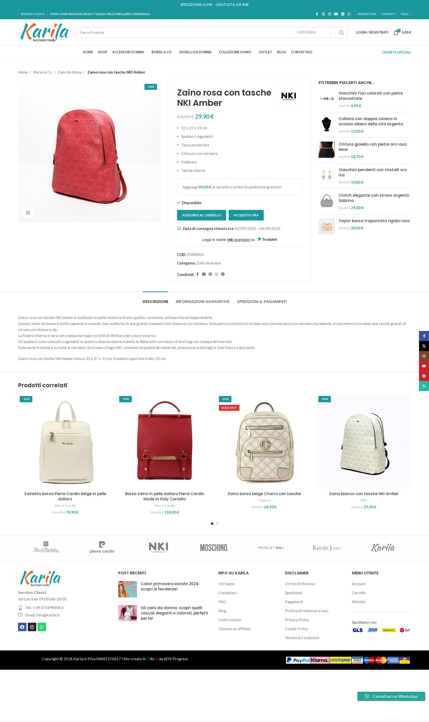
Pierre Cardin (65, 505)
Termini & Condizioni (302, 637)
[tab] (155, 299)
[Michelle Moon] (271, 547)
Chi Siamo (226, 583)
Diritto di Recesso (300, 583)
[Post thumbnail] (127, 589)
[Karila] (383, 547)
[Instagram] (32, 627)
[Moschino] (214, 547)
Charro (264, 500)
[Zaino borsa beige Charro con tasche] (264, 441)
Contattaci (227, 592)
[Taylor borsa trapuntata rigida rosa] (327, 226)
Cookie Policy (296, 628)
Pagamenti (294, 601)
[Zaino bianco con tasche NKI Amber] (364, 441)
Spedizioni (293, 592)
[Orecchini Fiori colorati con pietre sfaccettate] (327, 99)
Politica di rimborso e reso (307, 610)
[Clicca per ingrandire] (28, 212)
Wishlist (359, 601)
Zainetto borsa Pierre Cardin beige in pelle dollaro (65, 496)
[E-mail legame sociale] (204, 274)
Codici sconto (229, 619)
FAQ (222, 601)
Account (359, 583)
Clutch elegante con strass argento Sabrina (374, 198)
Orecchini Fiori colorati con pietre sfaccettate (371, 96)
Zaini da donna (70, 72)
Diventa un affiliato (234, 628)
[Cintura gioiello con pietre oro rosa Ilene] (327, 150)
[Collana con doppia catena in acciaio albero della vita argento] (327, 125)
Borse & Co (42, 72)
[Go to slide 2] (217, 523)
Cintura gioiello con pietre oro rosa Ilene (373, 147)
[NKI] (158, 547)
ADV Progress (176, 658)
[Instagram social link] (330, 14)
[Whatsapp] (42, 627)
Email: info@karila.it (42, 614)
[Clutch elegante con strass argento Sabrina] (327, 201)
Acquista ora (246, 215)
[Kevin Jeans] (327, 547)
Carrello (359, 592)
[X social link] (323, 14)
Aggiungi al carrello (201, 215)
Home (23, 72)
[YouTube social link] (336, 14)
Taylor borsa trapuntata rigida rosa (374, 220)
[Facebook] (22, 627)
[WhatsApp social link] (349, 14)
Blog (222, 610)
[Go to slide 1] (212, 523)
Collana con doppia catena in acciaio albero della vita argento (371, 121)
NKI (364, 500)
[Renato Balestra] (46, 547)
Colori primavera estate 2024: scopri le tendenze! (170, 586)
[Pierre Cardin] (102, 547)
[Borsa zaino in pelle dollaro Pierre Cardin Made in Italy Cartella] (164, 441)
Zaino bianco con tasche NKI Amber (363, 493)
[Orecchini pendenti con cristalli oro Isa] (327, 176)
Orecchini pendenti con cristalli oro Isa (373, 172)
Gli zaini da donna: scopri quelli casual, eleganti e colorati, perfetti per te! (174, 613)
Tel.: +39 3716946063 (44, 607)
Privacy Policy (297, 619)
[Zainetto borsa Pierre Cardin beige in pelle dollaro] (65, 441)
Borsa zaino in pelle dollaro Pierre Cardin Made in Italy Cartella (164, 496)
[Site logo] (44, 32)
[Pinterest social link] (343, 14)
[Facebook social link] (317, 14)
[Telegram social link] (223, 274)
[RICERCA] (341, 32)
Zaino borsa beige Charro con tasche (264, 493)
